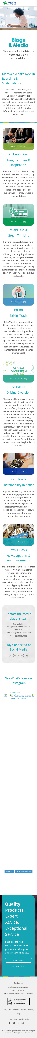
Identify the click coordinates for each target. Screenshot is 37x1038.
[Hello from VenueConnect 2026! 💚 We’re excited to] (18, 729)
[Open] (33, 3)
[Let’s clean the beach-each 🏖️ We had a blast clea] (18, 710)
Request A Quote (18, 960)
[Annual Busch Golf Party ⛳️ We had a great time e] (18, 840)
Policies (15, 1033)
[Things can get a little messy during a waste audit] (18, 822)
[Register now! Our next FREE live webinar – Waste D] (18, 747)
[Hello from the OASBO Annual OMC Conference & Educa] (18, 859)
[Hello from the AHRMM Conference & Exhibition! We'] (18, 785)
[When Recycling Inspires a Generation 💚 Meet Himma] (18, 803)
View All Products (19, 967)
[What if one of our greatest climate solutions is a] (18, 766)
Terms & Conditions (25, 1033)
